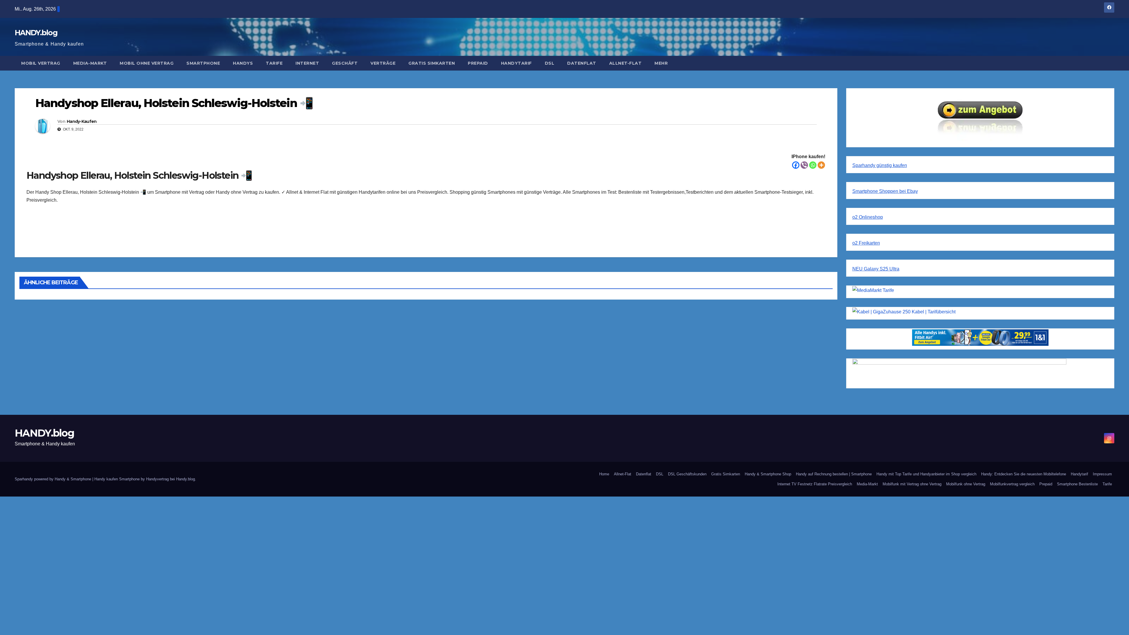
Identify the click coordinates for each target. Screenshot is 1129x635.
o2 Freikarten (866, 242)
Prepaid (478, 63)
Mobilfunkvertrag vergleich (1012, 484)
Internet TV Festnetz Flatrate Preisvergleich (814, 484)
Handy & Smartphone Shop (768, 474)
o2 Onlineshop (867, 217)
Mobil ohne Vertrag (146, 63)
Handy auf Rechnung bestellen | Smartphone (834, 474)
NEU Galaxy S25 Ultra (875, 268)
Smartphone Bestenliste (1077, 484)
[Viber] (804, 165)
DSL (550, 63)
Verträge (382, 63)
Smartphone (203, 63)
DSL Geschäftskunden (687, 474)
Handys (243, 63)
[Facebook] (795, 165)
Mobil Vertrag (40, 63)
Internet (307, 63)
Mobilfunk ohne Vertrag (965, 484)
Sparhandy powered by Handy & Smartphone (53, 479)
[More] (821, 165)
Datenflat (581, 63)
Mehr (661, 63)
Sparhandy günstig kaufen (879, 165)
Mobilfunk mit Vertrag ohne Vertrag (912, 484)
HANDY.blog (36, 32)
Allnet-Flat (625, 63)
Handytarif (516, 63)
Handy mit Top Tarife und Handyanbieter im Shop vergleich (926, 474)
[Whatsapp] (812, 165)
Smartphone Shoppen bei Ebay (885, 191)
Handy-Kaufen (82, 121)
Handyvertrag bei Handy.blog (170, 479)
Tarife (274, 63)
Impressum (1102, 474)
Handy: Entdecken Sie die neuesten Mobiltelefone (1023, 474)
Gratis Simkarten (431, 63)
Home (604, 474)
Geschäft (345, 63)
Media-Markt (90, 63)
